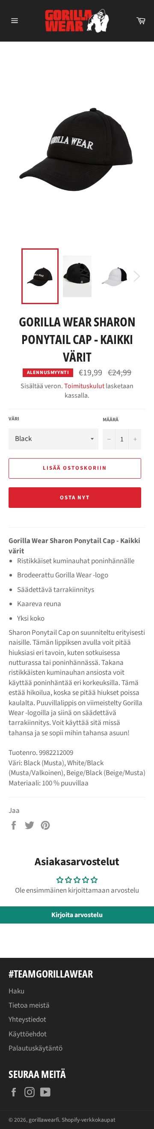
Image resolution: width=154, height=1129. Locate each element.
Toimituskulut (84, 386)
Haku (16, 991)
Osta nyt (75, 497)
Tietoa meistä (29, 1005)
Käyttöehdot (28, 1034)
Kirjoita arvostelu (77, 915)
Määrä (110, 420)
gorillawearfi (44, 1120)
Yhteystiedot (27, 1019)
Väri (14, 419)
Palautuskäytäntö (35, 1048)
